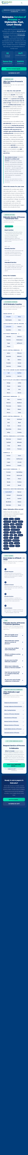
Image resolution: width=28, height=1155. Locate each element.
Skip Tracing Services (10, 710)
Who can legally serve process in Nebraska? (11, 635)
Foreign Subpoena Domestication (13, 706)
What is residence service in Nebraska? (12, 655)
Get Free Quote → (14, 799)
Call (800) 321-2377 (14, 73)
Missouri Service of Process (11, 725)
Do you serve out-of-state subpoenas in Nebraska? (12, 680)
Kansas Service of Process (11, 721)
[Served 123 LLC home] (6, 2)
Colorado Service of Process (11, 732)
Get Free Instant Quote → (14, 68)
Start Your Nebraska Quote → (14, 765)
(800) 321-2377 (12, 769)
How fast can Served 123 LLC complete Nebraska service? (12, 673)
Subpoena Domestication (11, 702)
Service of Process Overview (11, 713)
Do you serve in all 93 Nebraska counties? (11, 660)
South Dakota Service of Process (13, 728)
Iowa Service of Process (10, 717)
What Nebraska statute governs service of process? (12, 642)
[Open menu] (25, 3)
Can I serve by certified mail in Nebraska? (12, 649)
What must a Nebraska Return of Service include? (13, 666)
